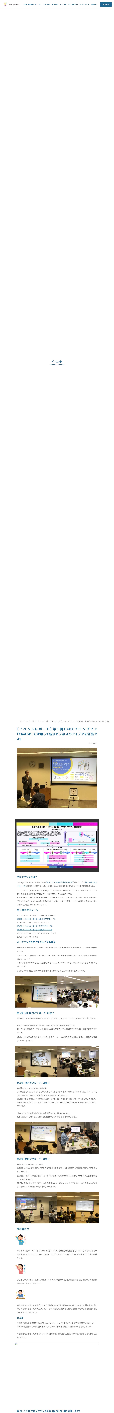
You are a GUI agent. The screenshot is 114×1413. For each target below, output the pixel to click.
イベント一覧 (29, 721)
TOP (21, 721)
